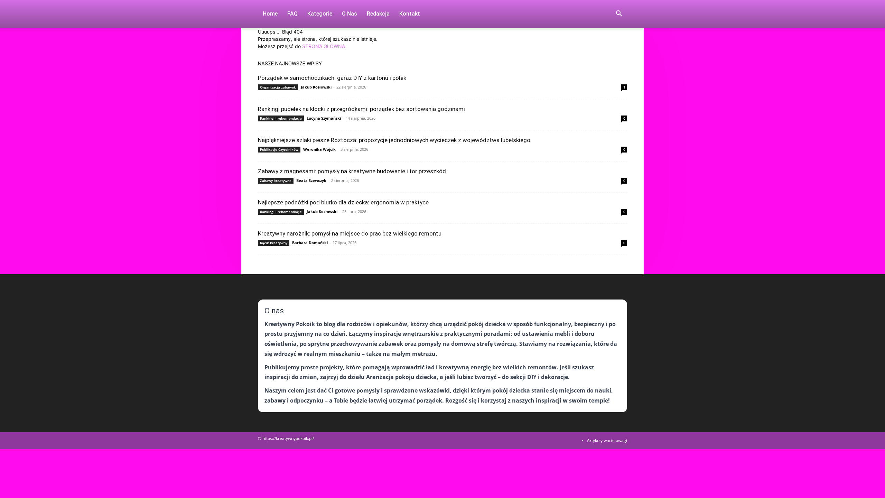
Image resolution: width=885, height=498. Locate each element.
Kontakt (409, 13)
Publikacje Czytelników (279, 149)
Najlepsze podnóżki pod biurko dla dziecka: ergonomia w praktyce (343, 202)
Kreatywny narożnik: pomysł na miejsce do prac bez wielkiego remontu (349, 233)
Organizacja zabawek (278, 87)
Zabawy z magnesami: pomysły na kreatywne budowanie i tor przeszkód (352, 171)
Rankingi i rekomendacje (281, 118)
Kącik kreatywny (273, 242)
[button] (619, 14)
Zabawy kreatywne (275, 180)
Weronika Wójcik (319, 149)
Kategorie (319, 13)
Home (270, 13)
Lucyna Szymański (324, 118)
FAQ (292, 13)
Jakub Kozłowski (316, 87)
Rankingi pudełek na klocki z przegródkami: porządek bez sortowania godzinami (361, 108)
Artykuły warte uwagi (607, 440)
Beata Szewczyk (311, 180)
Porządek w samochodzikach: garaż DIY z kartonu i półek (332, 77)
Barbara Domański (310, 242)
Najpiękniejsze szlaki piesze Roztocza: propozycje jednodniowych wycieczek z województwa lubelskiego (394, 140)
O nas (349, 13)
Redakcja (378, 13)
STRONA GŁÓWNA (323, 46)
